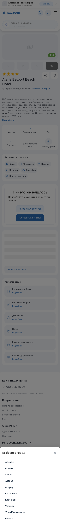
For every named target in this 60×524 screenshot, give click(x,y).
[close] (55, 453)
